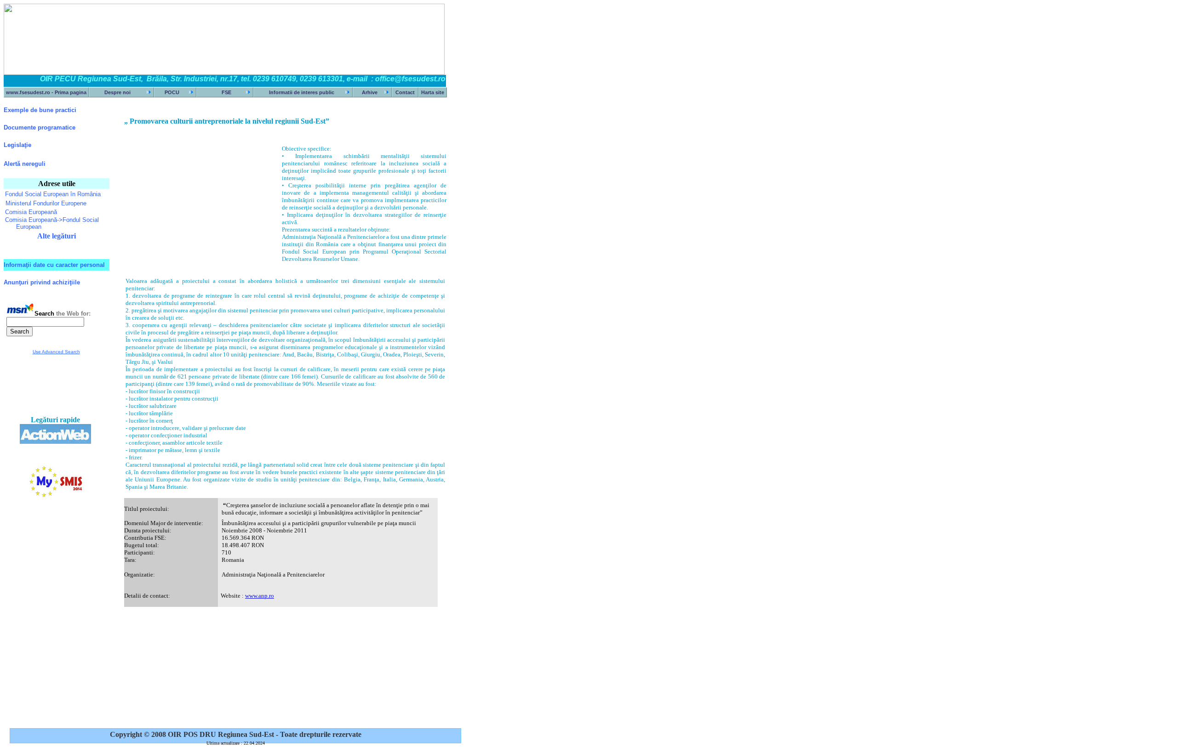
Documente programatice (39, 127)
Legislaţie (17, 144)
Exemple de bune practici (40, 110)
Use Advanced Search (56, 351)
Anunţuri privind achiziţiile (42, 282)
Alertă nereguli (25, 163)
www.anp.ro (259, 595)
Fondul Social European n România (53, 194)
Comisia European (31, 212)
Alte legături (56, 236)
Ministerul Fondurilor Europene (46, 203)
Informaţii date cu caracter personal (54, 264)
